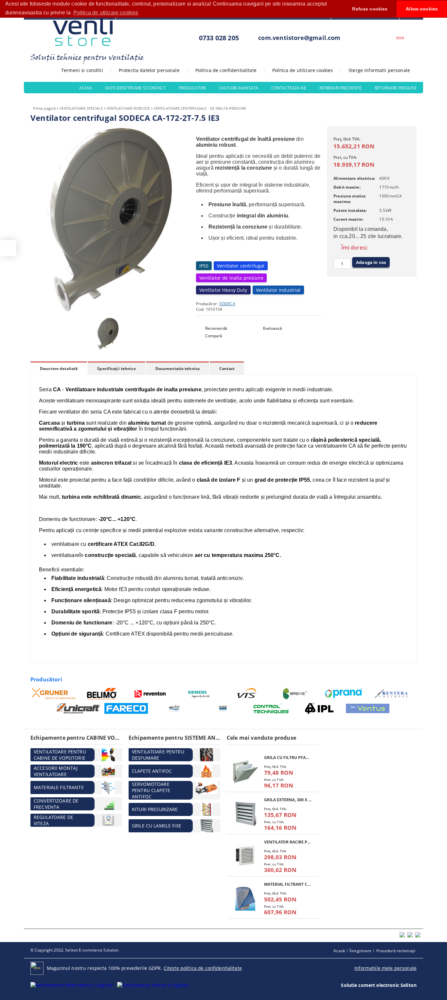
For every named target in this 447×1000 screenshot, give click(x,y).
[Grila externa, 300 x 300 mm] (245, 814)
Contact (227, 368)
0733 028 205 (219, 37)
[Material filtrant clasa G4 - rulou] (245, 898)
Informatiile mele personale (385, 968)
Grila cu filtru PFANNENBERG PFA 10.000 (288, 757)
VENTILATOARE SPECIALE (81, 108)
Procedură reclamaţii (395, 951)
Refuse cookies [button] (369, 8)
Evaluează (272, 328)
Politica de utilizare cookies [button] (105, 12)
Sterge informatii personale (379, 70)
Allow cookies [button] (422, 8)
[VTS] (247, 693)
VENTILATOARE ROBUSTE (128, 108)
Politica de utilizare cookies (302, 70)
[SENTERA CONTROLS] (391, 693)
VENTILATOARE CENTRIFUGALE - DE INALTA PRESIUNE (200, 108)
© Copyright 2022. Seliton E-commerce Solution (74, 950)
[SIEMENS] (198, 693)
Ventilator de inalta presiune (231, 278)
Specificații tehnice (116, 368)
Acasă (339, 951)
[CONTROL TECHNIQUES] (271, 708)
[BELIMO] (102, 693)
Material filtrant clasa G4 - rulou (288, 884)
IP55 (204, 266)
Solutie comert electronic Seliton (379, 985)
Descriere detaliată (59, 368)
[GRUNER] (53, 693)
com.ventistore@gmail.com (299, 38)
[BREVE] (295, 693)
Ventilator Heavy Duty (223, 290)
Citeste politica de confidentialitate (203, 968)
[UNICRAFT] (78, 708)
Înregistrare (360, 951)
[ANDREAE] (222, 708)
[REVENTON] (150, 693)
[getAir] (174, 708)
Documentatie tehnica (177, 368)
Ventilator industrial (278, 290)
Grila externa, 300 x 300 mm (288, 800)
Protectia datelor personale (149, 70)
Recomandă (216, 328)
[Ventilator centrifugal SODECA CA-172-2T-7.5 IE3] (109, 311)
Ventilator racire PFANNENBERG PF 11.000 (288, 842)
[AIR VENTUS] (367, 708)
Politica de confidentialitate (226, 70)
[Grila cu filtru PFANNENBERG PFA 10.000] (245, 771)
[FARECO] (126, 708)
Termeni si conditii (82, 70)
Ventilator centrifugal (240, 266)
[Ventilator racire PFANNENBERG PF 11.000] (245, 856)
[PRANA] (343, 693)
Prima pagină (44, 108)
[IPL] (319, 708)
